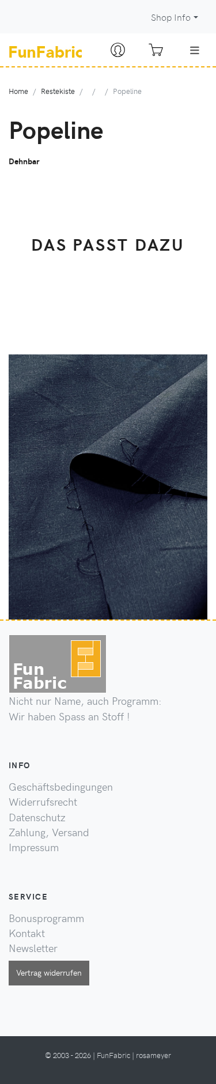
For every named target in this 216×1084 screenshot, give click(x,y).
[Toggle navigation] (195, 50)
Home (18, 91)
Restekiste (58, 91)
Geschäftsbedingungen (61, 787)
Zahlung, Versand (49, 832)
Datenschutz (37, 817)
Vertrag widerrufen (49, 972)
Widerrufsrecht (43, 802)
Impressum (34, 847)
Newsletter (33, 948)
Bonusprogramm (46, 918)
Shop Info (171, 17)
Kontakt (27, 933)
